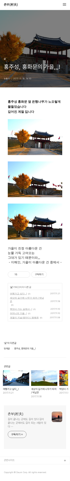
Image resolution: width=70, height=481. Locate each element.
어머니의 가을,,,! (18, 313)
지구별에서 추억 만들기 (15, 473)
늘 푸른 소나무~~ (12, 467)
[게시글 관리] (25, 274)
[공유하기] (20, 274)
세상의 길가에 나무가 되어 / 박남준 (27, 299)
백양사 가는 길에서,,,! (21, 309)
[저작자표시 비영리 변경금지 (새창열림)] (52, 274)
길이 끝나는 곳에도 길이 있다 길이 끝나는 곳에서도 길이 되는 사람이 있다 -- (27, 423)
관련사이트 (9, 460)
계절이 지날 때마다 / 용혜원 (24, 317)
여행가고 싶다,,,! (18, 293)
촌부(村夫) (11, 4)
